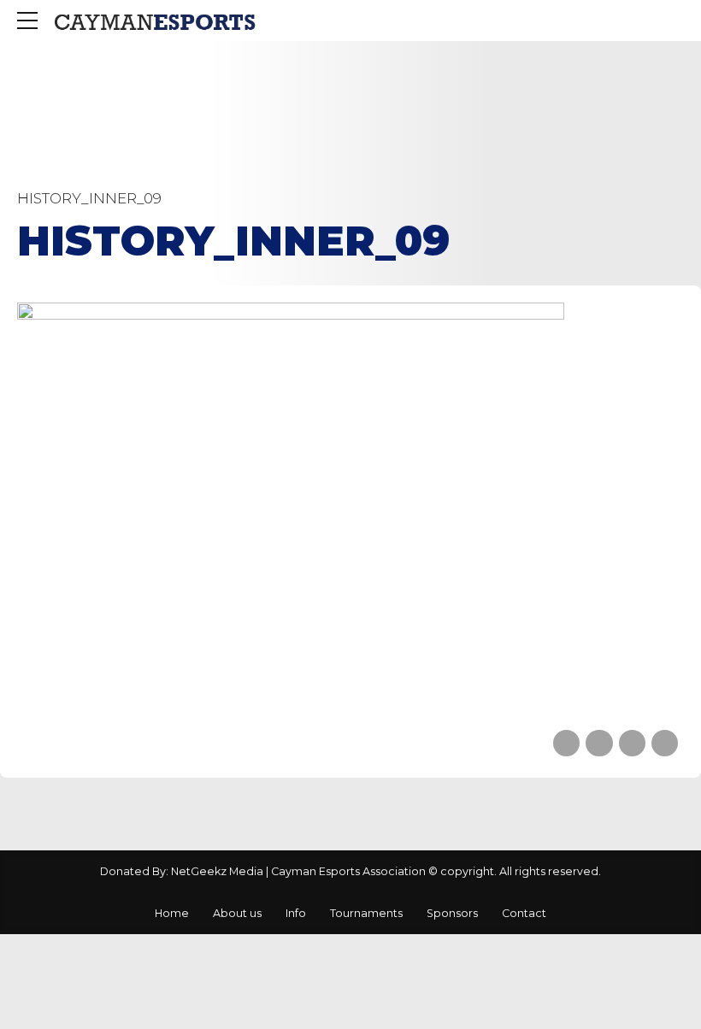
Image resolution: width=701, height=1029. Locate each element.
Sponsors (452, 913)
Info (296, 913)
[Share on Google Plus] (664, 743)
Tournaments (366, 913)
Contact (524, 913)
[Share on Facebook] (566, 743)
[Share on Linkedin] (632, 743)
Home (172, 913)
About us (237, 913)
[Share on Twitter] (599, 743)
